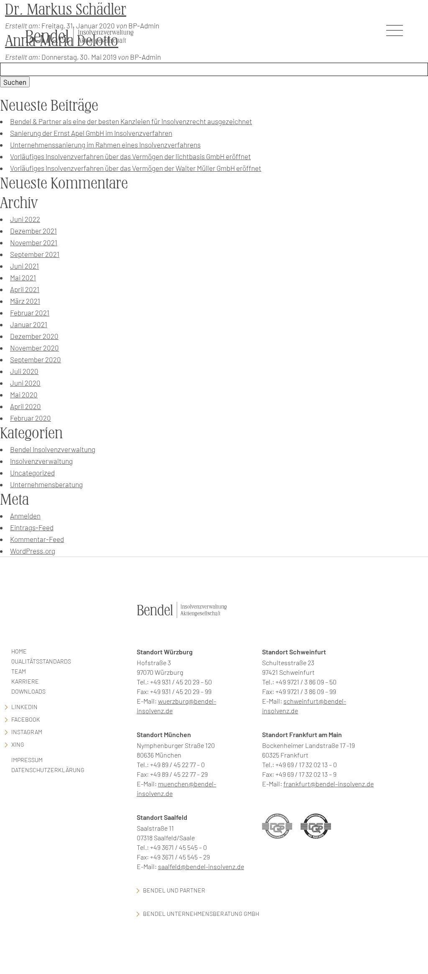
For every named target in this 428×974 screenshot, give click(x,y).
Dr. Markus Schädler (65, 9)
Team (18, 671)
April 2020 (25, 406)
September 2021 (34, 254)
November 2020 (34, 347)
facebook (25, 719)
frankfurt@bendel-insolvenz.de (328, 784)
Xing (17, 744)
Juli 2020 (24, 371)
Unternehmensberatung (46, 484)
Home (19, 651)
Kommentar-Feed (37, 539)
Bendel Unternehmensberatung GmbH (201, 913)
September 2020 (35, 359)
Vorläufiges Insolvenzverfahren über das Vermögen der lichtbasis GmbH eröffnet (130, 156)
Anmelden (25, 515)
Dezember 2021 (33, 230)
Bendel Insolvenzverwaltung (52, 449)
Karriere (25, 681)
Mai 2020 (24, 394)
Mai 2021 (23, 277)
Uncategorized (32, 472)
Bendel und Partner (174, 890)
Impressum (27, 759)
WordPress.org (32, 551)
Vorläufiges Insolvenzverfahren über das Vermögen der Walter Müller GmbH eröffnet (135, 168)
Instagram (26, 731)
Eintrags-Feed (32, 527)
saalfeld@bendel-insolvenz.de (201, 866)
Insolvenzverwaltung (41, 461)
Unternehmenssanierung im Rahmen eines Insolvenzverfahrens (105, 144)
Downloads (28, 691)
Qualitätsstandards (41, 661)
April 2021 (24, 289)
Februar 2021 (29, 312)
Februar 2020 (30, 418)
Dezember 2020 (34, 336)
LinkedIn (24, 706)
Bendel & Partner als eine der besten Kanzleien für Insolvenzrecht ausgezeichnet (131, 121)
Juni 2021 (24, 266)
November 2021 (33, 242)
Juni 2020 (25, 383)
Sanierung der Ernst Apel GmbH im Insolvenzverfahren (91, 133)
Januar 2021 (28, 324)
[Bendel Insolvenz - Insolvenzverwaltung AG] (79, 36)
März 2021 (25, 301)
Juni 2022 (25, 219)
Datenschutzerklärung (47, 769)
